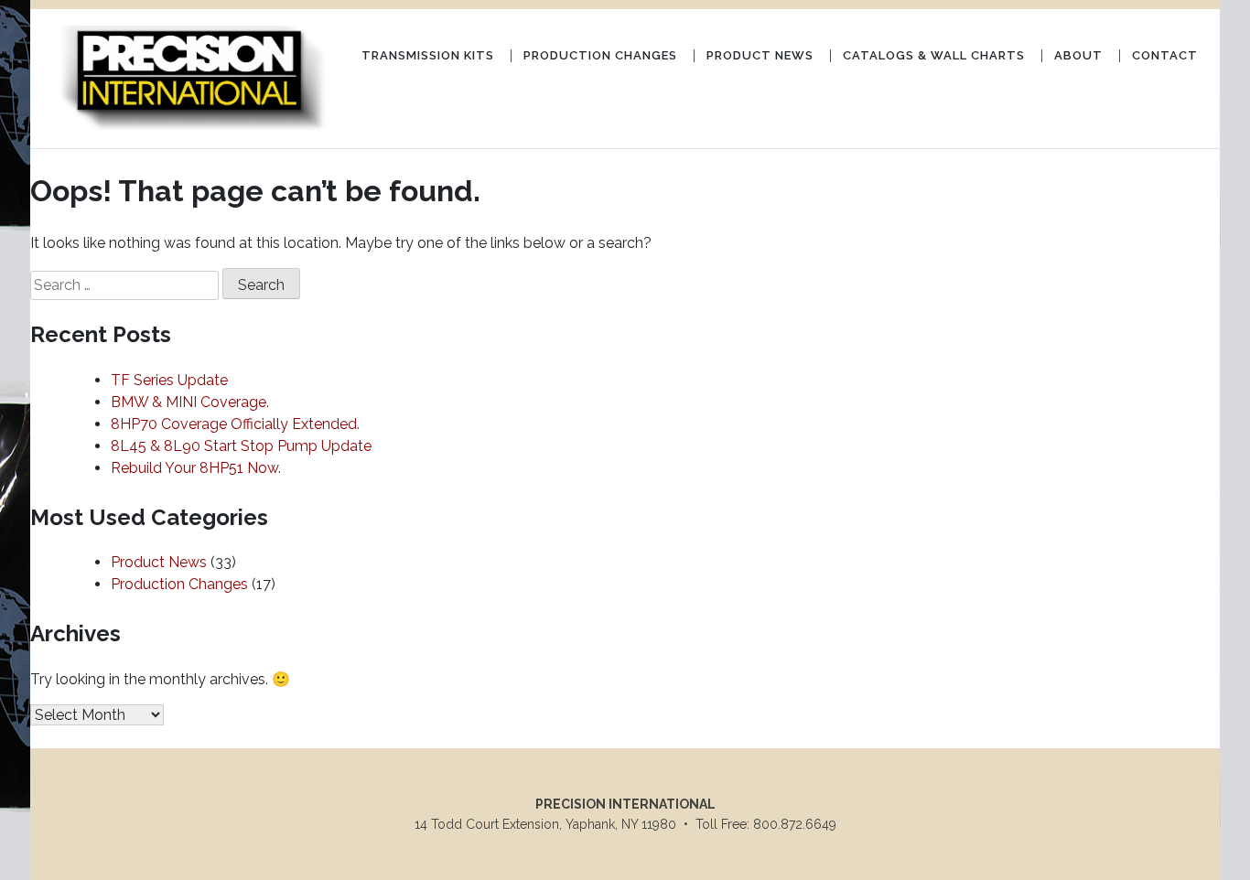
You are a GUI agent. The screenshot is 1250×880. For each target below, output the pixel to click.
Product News (760, 55)
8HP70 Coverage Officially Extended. (235, 424)
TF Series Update (169, 380)
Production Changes (600, 55)
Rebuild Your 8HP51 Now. (196, 468)
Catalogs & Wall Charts (934, 55)
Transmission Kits (427, 55)
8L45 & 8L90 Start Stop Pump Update (241, 446)
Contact (1165, 55)
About (1078, 55)
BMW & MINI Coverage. (190, 402)
